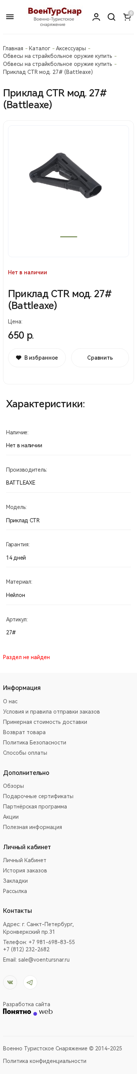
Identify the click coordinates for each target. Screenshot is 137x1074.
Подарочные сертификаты (38, 796)
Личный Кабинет (24, 860)
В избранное (41, 358)
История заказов (25, 871)
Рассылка (15, 891)
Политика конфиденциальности (44, 1061)
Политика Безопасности (34, 742)
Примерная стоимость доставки (45, 722)
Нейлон (15, 595)
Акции (11, 817)
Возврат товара (24, 732)
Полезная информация (32, 827)
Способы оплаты (25, 753)
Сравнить (100, 358)
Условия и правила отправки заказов (51, 712)
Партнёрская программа (35, 806)
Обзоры (13, 786)
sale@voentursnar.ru (44, 960)
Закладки (15, 881)
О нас (10, 701)
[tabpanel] (68, 191)
